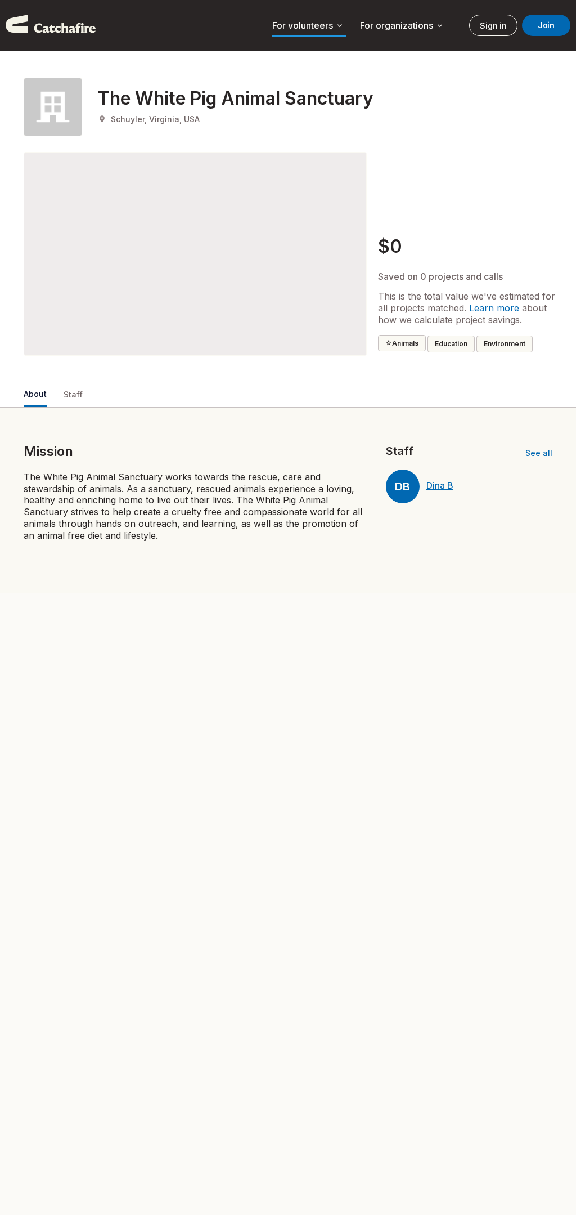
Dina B (439, 485)
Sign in (493, 25)
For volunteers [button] (308, 26)
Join (546, 25)
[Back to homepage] (51, 25)
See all (538, 453)
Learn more (494, 308)
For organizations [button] (402, 26)
